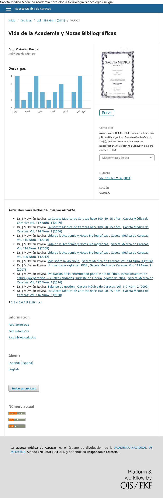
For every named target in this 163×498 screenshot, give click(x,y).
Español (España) (20, 363)
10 (33, 302)
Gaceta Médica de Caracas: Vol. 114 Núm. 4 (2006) (117, 261)
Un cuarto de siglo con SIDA (68, 265)
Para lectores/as (18, 325)
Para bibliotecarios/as (22, 337)
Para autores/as (18, 331)
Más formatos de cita (115, 158)
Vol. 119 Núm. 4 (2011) (51, 20)
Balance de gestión (62, 286)
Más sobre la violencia (64, 261)
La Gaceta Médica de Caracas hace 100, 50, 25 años (84, 218)
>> (40, 302)
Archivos (26, 20)
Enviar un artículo (23, 388)
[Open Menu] (8, 8)
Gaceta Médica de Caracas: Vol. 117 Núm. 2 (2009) (113, 286)
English (13, 369)
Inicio (11, 20)
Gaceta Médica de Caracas (33, 8)
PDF (108, 113)
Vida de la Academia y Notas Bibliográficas (78, 235)
